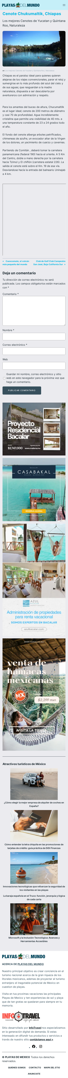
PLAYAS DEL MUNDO (31, 964)
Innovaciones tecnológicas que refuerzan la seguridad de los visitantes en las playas (34, 888)
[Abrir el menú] (64, 5)
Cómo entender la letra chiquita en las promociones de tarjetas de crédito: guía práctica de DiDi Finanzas (34, 846)
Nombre (8, 330)
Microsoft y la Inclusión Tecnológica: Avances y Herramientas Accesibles (34, 939)
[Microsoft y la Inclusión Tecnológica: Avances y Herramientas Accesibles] (34, 919)
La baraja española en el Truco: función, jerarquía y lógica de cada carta (34, 897)
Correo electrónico (15, 344)
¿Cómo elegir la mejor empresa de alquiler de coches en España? (34, 804)
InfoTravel (35, 1027)
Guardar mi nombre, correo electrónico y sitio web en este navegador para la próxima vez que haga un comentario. (35, 378)
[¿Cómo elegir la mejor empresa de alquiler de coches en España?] (34, 784)
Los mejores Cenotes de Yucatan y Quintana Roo (25, 71)
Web (5, 359)
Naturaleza (17, 25)
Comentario (11, 294)
